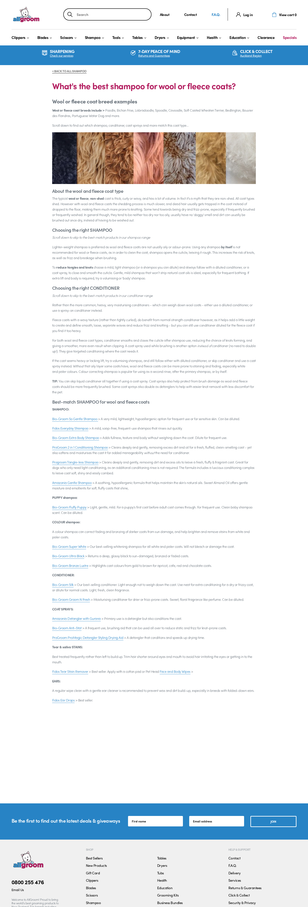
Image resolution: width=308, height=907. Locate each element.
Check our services (61, 55)
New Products (96, 865)
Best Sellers (94, 858)
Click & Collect (239, 895)
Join (273, 821)
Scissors (66, 37)
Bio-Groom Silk (63, 584)
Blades (42, 37)
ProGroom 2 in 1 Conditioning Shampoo (80, 447)
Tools (116, 37)
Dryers (160, 37)
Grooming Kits (168, 895)
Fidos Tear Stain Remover (70, 671)
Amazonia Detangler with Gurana (76, 618)
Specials (289, 37)
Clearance (266, 37)
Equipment (186, 37)
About (164, 14)
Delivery (234, 872)
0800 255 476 (28, 882)
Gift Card (93, 872)
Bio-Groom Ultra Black (68, 555)
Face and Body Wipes (175, 671)
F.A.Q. (216, 14)
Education (237, 37)
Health (212, 37)
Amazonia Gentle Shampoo (72, 482)
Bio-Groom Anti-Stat (67, 627)
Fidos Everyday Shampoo (70, 428)
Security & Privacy (242, 902)
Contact (190, 14)
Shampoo (92, 37)
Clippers (18, 37)
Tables (137, 37)
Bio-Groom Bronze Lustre (70, 565)
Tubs (160, 872)
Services (234, 880)
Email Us (18, 889)
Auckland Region (251, 55)
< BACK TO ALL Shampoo (69, 71)
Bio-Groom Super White (69, 546)
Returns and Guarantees (154, 55)
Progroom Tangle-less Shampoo (75, 462)
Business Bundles (170, 902)
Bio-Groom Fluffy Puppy (69, 507)
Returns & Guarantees (244, 887)
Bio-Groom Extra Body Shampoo (75, 437)
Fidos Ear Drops (63, 700)
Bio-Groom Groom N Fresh (71, 599)
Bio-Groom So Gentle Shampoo (75, 418)
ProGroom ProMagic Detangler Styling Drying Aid (87, 637)
